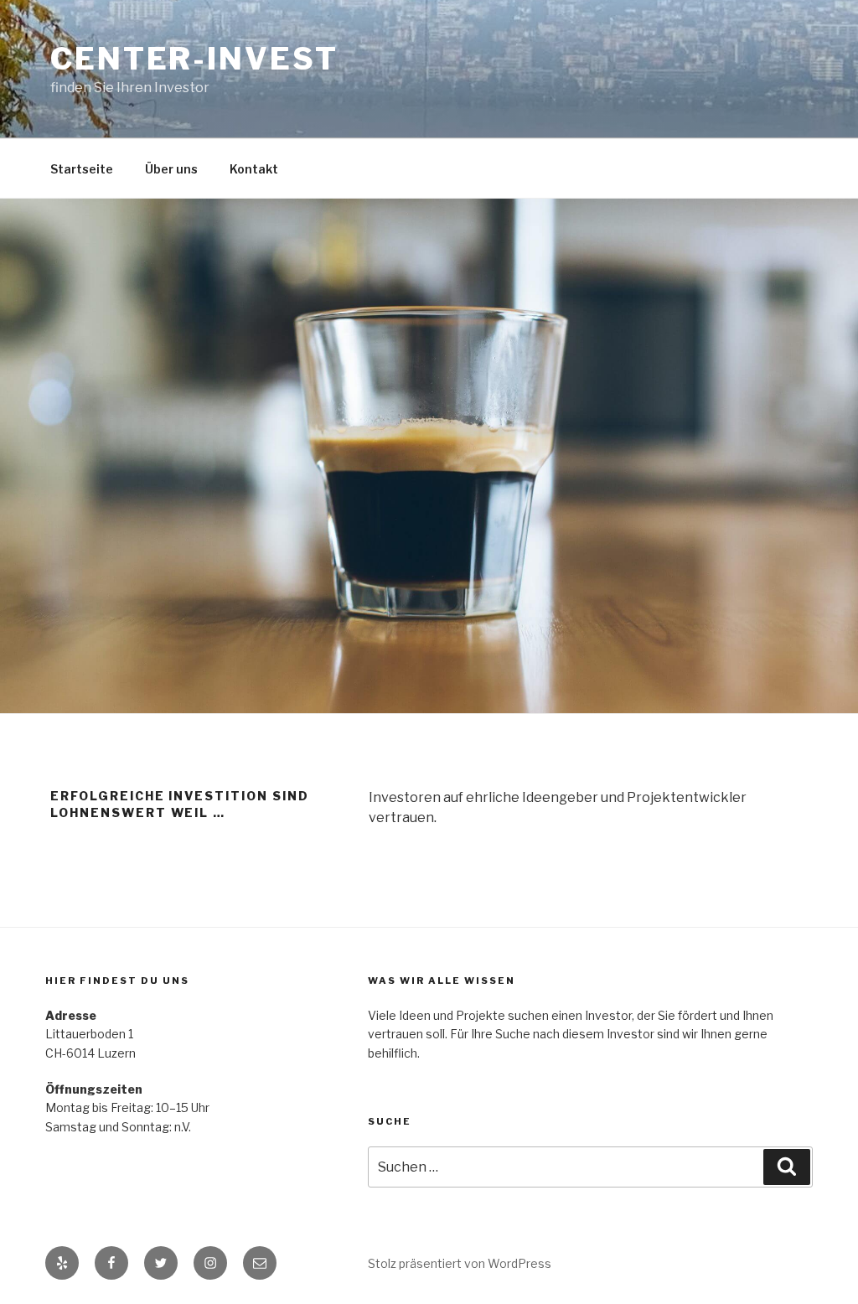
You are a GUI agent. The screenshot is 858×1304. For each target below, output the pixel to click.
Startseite (81, 169)
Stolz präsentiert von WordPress (459, 1263)
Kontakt (254, 169)
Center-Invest (194, 58)
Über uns (171, 169)
